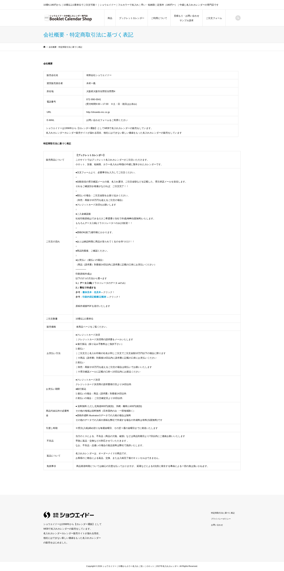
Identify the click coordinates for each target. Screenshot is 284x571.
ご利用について (159, 18)
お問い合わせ (217, 525)
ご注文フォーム (214, 18)
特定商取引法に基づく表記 (223, 513)
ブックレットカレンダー (131, 18)
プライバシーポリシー (221, 519)
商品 (110, 18)
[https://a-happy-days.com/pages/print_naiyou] (106, 296)
